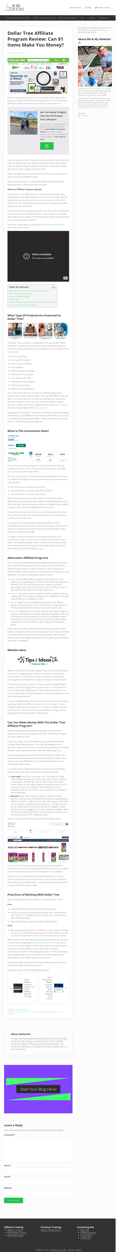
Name (7, 1165)
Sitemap (78, 1250)
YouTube (71, 1250)
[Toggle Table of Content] (52, 287)
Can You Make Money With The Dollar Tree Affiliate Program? (32, 302)
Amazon (44, 407)
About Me (84, 1230)
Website (8, 1188)
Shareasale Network (55, 224)
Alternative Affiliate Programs (20, 296)
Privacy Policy (86, 1235)
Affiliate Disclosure (88, 1232)
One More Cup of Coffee (57, 1250)
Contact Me (85, 1237)
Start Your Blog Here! (38, 1089)
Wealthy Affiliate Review (51, 1230)
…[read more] (102, 107)
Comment (9, 1135)
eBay (13, 579)
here (60, 750)
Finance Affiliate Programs (40, 1012)
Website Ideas (14, 299)
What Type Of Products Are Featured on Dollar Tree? (29, 291)
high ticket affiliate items (42, 942)
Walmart (64, 405)
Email (7, 1176)
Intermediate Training (16, 1232)
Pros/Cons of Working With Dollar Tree (23, 305)
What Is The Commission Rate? (20, 293)
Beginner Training (15, 1230)
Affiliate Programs (22, 1010)
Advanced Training (15, 1235)
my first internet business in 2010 (96, 88)
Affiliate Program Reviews (20, 1012)
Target (57, 405)
